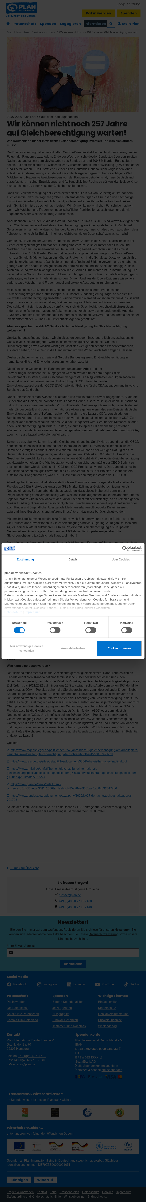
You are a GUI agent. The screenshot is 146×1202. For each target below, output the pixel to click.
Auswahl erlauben (73, 648)
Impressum (32, 612)
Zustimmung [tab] (25, 559)
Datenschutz (13, 612)
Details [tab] (73, 559)
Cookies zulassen (119, 648)
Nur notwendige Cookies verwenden (26, 648)
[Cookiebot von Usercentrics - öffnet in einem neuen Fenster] (125, 548)
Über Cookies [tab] (121, 559)
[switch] (55, 630)
